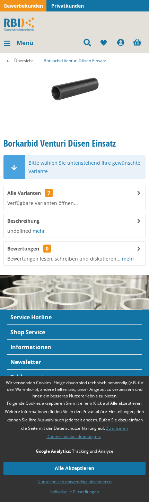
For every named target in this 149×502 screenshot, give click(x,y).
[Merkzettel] (104, 43)
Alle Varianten (28, 193)
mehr (38, 231)
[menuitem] (18, 43)
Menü (25, 43)
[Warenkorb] (138, 43)
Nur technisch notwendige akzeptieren (74, 482)
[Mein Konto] (121, 43)
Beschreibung (23, 220)
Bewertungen (23, 248)
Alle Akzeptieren (74, 468)
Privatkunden (67, 5)
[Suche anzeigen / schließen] (87, 43)
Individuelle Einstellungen (74, 492)
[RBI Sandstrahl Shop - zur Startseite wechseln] (20, 23)
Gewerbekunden (23, 5)
